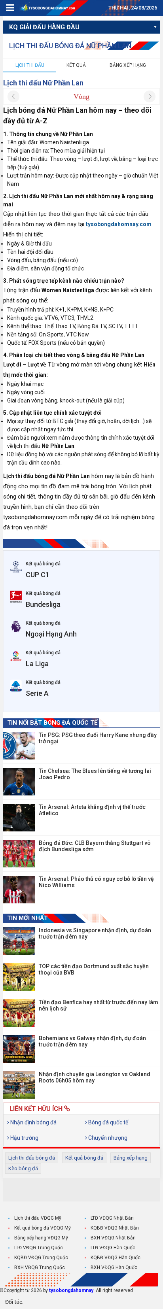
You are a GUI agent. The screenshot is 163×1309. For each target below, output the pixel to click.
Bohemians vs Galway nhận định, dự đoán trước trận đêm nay (92, 1041)
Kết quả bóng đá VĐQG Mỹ (42, 1228)
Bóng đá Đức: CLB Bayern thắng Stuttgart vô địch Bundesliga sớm (95, 846)
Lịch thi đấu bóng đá (31, 1158)
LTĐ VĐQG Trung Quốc (38, 1247)
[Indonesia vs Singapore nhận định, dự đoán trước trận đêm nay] (19, 941)
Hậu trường (23, 1138)
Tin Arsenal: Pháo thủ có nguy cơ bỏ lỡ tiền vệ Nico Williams (96, 882)
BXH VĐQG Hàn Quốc (114, 1267)
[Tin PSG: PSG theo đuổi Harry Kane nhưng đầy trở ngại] (19, 745)
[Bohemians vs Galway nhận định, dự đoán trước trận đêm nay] (19, 1049)
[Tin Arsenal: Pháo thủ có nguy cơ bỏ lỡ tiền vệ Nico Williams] (19, 889)
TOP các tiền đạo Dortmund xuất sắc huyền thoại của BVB (94, 969)
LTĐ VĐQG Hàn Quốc (113, 1247)
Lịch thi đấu (29, 65)
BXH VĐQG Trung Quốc (39, 1267)
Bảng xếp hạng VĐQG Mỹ (41, 1238)
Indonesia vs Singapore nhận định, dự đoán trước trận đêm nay (95, 933)
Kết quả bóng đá (84, 1158)
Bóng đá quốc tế (107, 1122)
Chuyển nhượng (107, 1138)
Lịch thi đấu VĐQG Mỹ (37, 1218)
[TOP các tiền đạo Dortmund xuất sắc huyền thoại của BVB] (19, 977)
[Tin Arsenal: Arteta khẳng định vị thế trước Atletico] (19, 817)
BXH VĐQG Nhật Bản (113, 1238)
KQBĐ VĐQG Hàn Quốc (115, 1257)
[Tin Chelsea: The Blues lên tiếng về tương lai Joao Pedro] (19, 781)
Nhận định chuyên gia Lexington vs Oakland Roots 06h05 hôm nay (94, 1077)
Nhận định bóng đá (33, 1122)
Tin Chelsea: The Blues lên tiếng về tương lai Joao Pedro (95, 774)
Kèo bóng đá (23, 1168)
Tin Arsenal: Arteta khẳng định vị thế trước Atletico (92, 810)
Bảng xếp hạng (128, 65)
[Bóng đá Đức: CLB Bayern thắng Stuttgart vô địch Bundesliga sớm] (19, 853)
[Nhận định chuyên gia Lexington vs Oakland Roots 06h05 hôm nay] (19, 1085)
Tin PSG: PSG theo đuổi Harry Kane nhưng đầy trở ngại (98, 738)
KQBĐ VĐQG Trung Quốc (41, 1257)
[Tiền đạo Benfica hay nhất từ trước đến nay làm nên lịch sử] (19, 1013)
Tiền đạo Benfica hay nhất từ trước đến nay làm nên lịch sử (98, 1005)
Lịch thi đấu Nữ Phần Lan (43, 83)
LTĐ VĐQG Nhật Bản (112, 1218)
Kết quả (76, 65)
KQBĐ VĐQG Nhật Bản (115, 1228)
